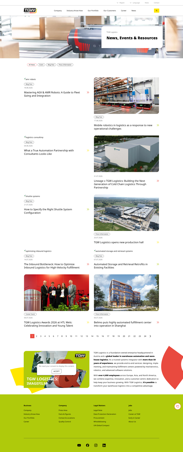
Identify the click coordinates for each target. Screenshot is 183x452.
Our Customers (110, 10)
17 (108, 336)
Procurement (99, 418)
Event (41, 65)
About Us (132, 421)
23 (140, 336)
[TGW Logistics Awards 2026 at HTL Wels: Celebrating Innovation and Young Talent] (56, 292)
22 (134, 336)
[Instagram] (95, 445)
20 (124, 336)
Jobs (130, 410)
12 (81, 336)
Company (58, 10)
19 (119, 336)
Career (123, 10)
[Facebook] (87, 445)
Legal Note (98, 410)
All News (32, 65)
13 (87, 336)
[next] (150, 336)
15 (97, 336)
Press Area (63, 410)
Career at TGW (134, 414)
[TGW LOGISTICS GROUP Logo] (30, 10)
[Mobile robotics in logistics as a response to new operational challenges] (126, 95)
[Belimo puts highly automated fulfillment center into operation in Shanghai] (126, 292)
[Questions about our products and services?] (177, 406)
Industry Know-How (75, 10)
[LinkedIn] (104, 445)
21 (129, 336)
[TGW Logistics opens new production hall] (126, 212)
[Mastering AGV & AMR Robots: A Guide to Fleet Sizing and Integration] (30, 79)
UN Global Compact (101, 425)
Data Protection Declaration (105, 414)
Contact (156, 3)
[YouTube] (79, 445)
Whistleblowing (100, 421)
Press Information (65, 65)
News (147, 3)
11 (76, 336)
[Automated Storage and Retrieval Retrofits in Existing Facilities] (113, 251)
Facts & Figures (65, 414)
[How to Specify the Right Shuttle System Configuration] (32, 196)
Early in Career (134, 418)
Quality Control (65, 421)
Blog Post (51, 65)
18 (113, 336)
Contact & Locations (67, 418)
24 (145, 336)
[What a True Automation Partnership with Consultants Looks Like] (33, 137)
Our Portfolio (93, 10)
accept (56, 371)
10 (71, 336)
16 (103, 336)
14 (92, 336)
